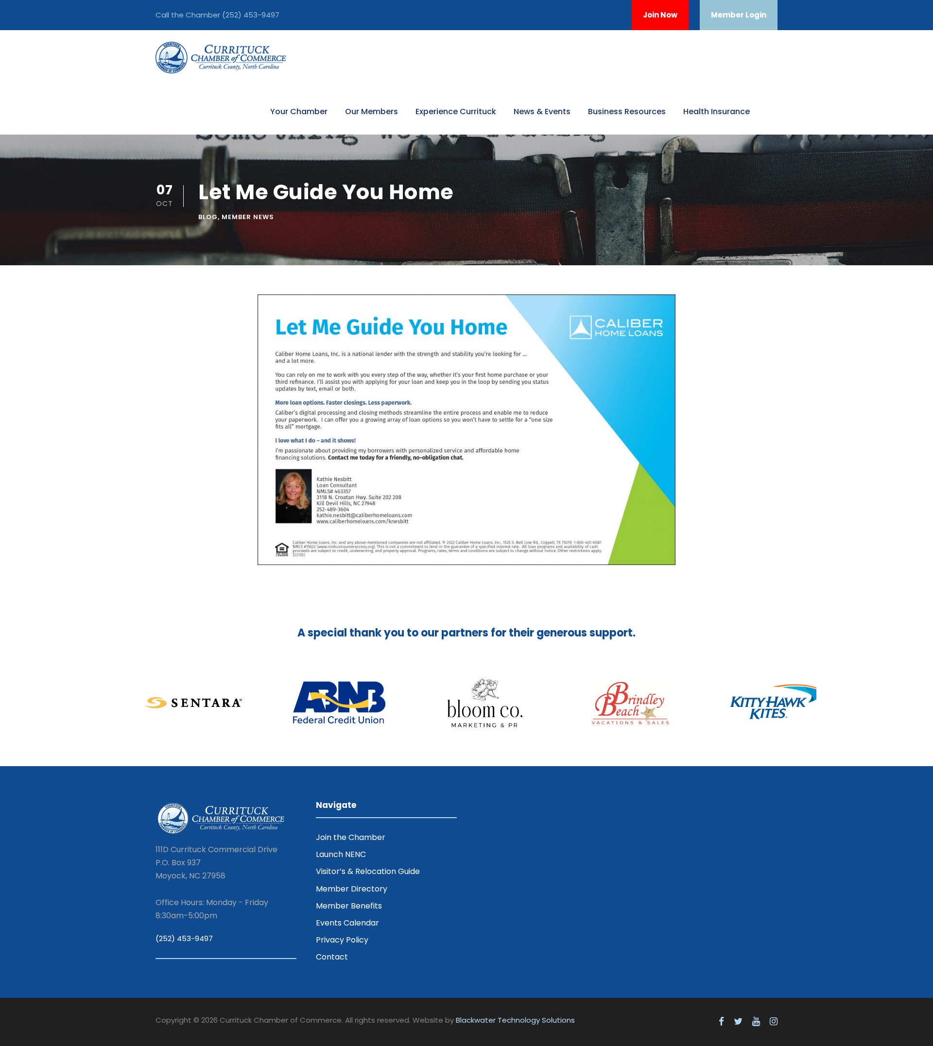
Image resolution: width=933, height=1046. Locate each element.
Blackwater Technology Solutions (515, 1020)
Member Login (738, 15)
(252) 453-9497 (250, 15)
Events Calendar (347, 922)
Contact (332, 956)
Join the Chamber (350, 837)
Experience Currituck (455, 111)
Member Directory (351, 888)
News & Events (542, 111)
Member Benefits (349, 905)
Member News (248, 217)
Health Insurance (716, 111)
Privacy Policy (342, 939)
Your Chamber (299, 111)
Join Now (660, 15)
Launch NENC (341, 854)
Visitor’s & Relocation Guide (368, 871)
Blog (208, 217)
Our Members (371, 111)
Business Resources (627, 111)
